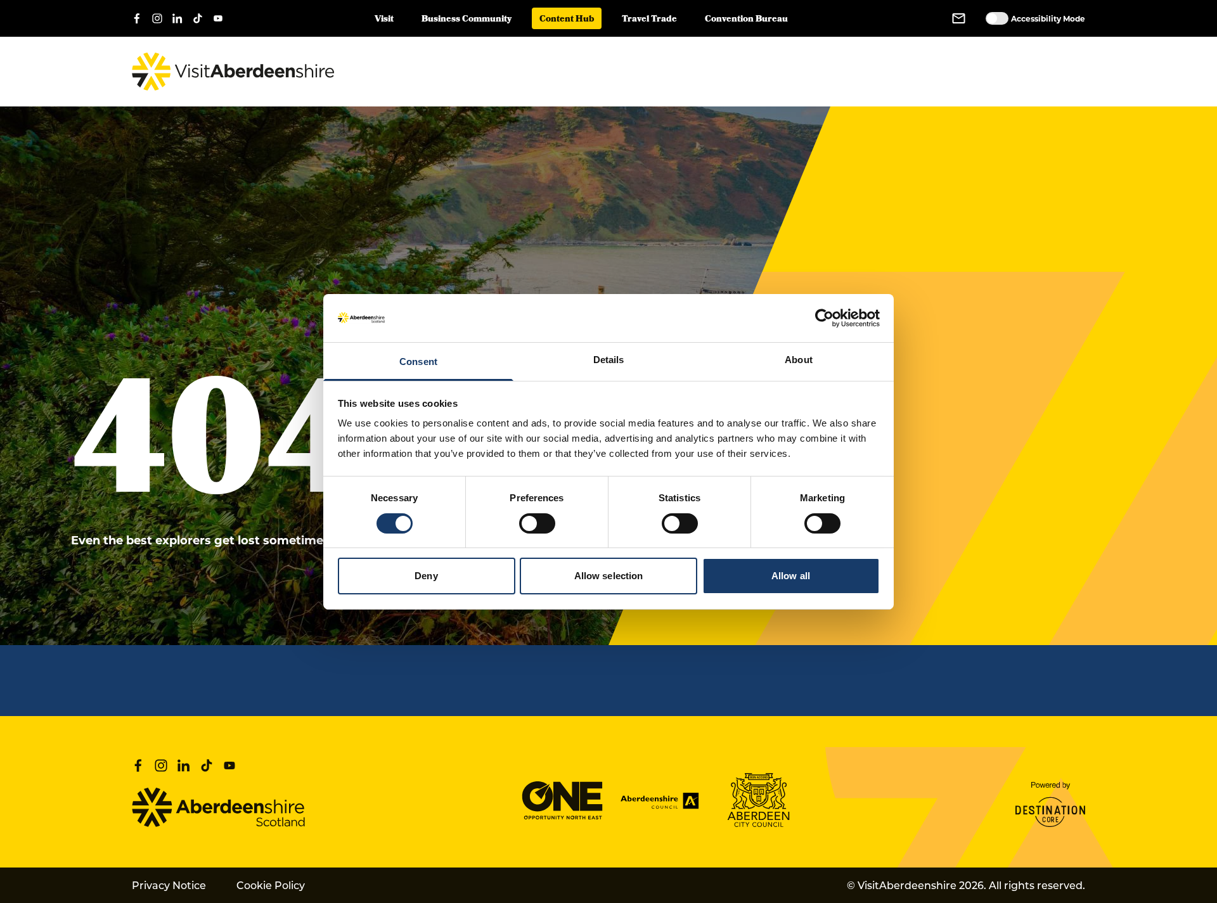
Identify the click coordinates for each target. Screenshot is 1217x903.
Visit (384, 20)
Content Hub (566, 20)
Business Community (467, 20)
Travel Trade (649, 20)
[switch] (537, 523)
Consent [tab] (418, 361)
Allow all (790, 575)
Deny (426, 575)
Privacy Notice (169, 885)
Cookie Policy (270, 885)
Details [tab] (608, 359)
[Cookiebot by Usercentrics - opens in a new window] (824, 318)
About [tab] (799, 359)
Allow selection (608, 575)
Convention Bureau (746, 20)
